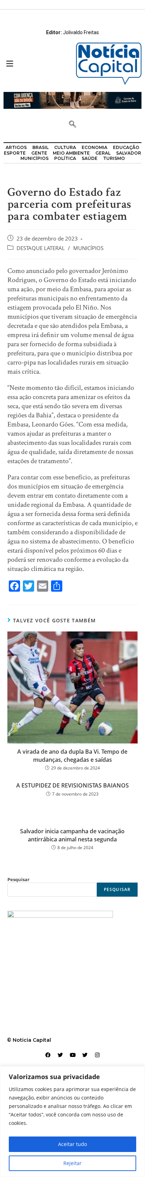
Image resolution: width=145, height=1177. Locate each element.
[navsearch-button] (72, 125)
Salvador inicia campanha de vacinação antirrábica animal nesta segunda (72, 835)
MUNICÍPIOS (88, 248)
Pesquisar (18, 879)
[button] (36, 63)
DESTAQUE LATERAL (41, 248)
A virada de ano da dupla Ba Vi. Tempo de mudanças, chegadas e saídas (72, 755)
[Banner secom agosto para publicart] (72, 99)
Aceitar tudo (72, 1144)
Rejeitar (72, 1163)
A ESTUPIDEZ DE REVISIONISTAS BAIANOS (72, 785)
